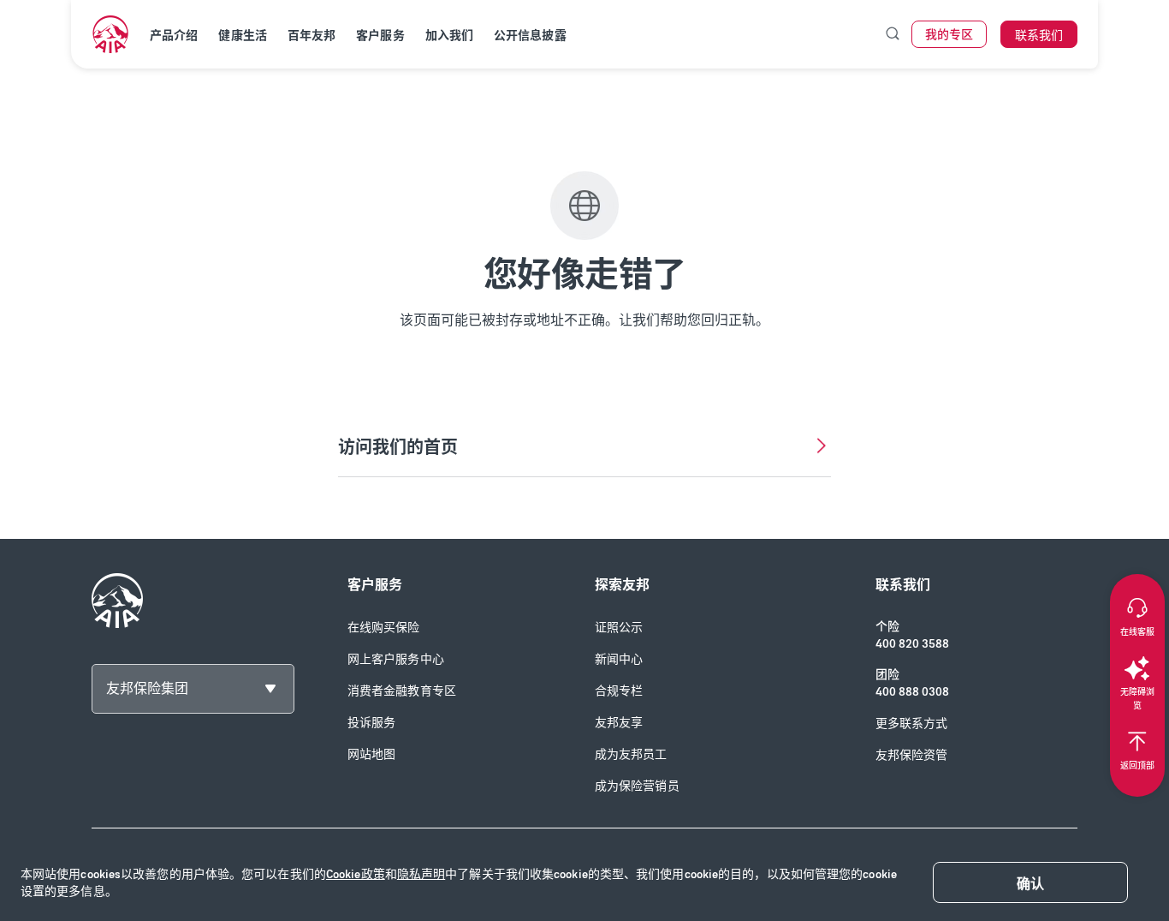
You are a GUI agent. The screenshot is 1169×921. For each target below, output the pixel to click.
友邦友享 (619, 722)
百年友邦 (311, 35)
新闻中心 (619, 659)
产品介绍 (174, 35)
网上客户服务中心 (395, 659)
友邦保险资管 (911, 755)
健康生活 (242, 35)
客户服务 (380, 35)
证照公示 (619, 627)
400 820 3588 (912, 644)
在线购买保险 (383, 627)
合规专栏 (619, 691)
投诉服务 (371, 722)
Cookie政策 (355, 874)
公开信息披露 (530, 35)
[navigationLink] (110, 34)
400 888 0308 (912, 692)
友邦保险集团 (147, 688)
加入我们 (449, 35)
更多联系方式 (911, 723)
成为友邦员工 (631, 754)
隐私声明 (421, 874)
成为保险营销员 (637, 786)
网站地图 (371, 754)
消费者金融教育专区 (401, 691)
